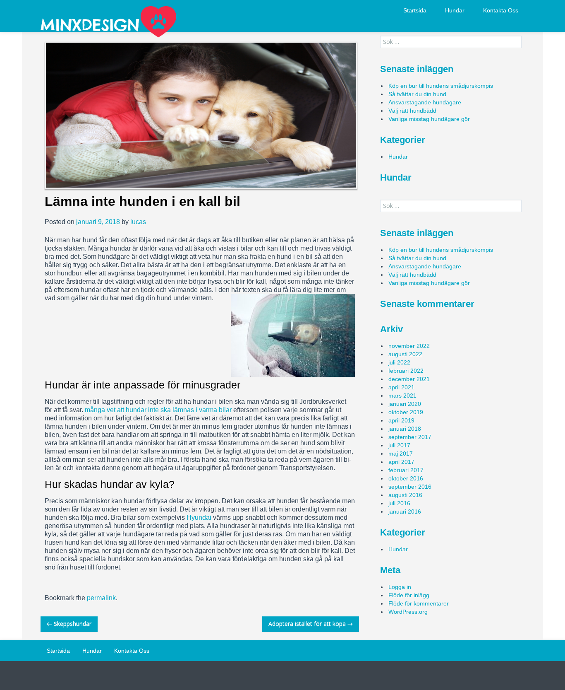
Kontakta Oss (500, 10)
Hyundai (199, 517)
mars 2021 (402, 395)
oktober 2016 (405, 478)
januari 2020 (404, 403)
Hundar (454, 10)
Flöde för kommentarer (418, 603)
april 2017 (401, 461)
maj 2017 (400, 453)
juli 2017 (399, 445)
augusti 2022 (405, 354)
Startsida (414, 10)
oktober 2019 (405, 412)
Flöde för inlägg (408, 595)
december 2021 (409, 379)
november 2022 (409, 346)
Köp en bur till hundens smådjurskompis (440, 85)
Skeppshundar (69, 623)
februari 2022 (406, 370)
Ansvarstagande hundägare (424, 102)
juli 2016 (399, 503)
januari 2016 (404, 511)
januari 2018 (404, 428)
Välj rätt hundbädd (412, 110)
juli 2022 (399, 362)
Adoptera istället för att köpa (310, 623)
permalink (101, 597)
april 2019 (401, 420)
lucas (138, 221)
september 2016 (409, 486)
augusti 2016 (405, 495)
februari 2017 (406, 470)
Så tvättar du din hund (417, 94)
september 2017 (409, 437)
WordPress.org (408, 611)
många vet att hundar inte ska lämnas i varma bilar (158, 409)
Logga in (399, 587)
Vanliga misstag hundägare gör (429, 119)
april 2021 (401, 387)
